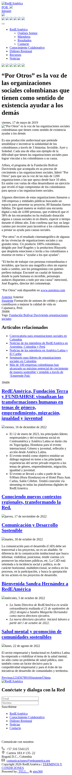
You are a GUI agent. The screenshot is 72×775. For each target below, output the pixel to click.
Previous (7, 677)
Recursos (15, 54)
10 (28, 677)
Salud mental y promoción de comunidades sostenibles (32, 634)
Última (46, 677)
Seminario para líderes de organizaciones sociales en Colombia (35, 359)
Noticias (15, 58)
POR (6, 7)
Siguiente (7, 300)
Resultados (24, 40)
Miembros (24, 36)
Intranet (6, 11)
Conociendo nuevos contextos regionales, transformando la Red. (31, 502)
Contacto (23, 44)
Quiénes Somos (27, 33)
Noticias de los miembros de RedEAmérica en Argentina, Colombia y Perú (39, 344)
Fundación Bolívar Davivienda (29, 315)
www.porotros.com (53, 290)
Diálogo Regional (21, 51)
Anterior (7, 297)
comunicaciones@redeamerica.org (28, 760)
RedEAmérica (19, 29)
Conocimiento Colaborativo (27, 47)
